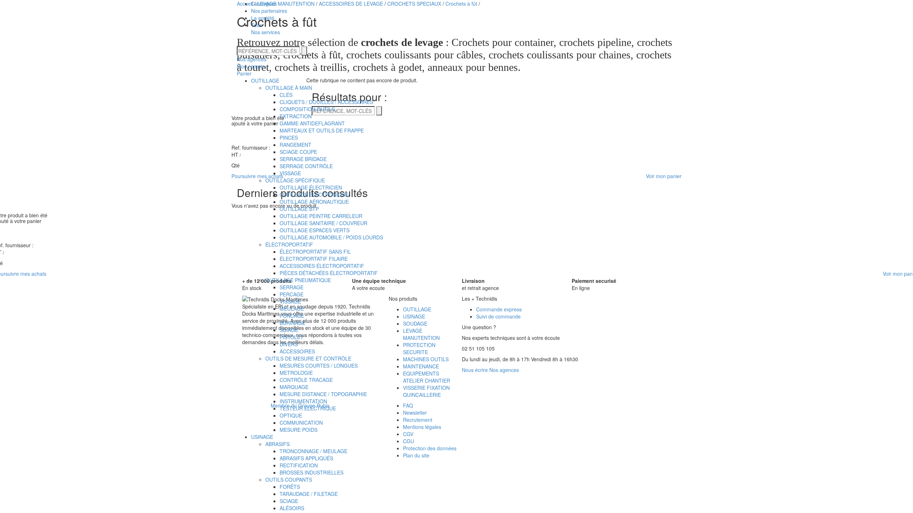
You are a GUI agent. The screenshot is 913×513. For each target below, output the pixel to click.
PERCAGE (292, 294)
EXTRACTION (296, 116)
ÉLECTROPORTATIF (289, 244)
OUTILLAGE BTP (299, 208)
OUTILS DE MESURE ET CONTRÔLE (308, 358)
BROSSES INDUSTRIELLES (311, 472)
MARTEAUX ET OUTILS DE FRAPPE (322, 130)
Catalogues (264, 3)
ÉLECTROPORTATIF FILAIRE (314, 258)
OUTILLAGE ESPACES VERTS (315, 230)
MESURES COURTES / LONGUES (319, 365)
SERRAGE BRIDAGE (303, 158)
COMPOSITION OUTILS (307, 109)
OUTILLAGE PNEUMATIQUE (298, 280)
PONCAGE (292, 315)
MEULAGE (292, 308)
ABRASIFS (277, 443)
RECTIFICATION (299, 465)
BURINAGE (292, 322)
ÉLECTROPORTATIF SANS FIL (315, 251)
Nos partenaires (269, 10)
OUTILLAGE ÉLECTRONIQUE (314, 194)
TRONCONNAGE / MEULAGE (313, 451)
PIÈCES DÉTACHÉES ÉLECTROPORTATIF (329, 272)
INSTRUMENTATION (303, 401)
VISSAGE (290, 173)
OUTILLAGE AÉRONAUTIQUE (314, 201)
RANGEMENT (295, 144)
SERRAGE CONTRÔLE (306, 166)
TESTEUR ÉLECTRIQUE (308, 408)
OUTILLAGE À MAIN (288, 87)
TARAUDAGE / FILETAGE (309, 493)
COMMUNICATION (301, 422)
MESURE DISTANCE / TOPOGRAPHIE (323, 394)
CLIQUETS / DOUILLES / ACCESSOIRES (326, 101)
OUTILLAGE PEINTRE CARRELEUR (321, 215)
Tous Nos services (265, 28)
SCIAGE (289, 329)
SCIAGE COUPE (298, 151)
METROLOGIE (296, 372)
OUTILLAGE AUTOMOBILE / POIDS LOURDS (331, 237)
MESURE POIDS (298, 429)
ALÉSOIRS (292, 508)
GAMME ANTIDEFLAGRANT (312, 123)
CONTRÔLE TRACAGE (306, 379)
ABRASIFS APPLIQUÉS (306, 458)
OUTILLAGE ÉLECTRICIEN (311, 187)
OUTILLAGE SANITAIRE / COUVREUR (323, 223)
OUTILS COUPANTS (288, 479)
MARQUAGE (294, 386)
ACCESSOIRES (297, 351)
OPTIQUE (291, 415)
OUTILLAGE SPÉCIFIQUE (295, 180)
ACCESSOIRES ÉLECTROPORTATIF (322, 265)
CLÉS (286, 94)
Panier (244, 73)
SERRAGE (292, 287)
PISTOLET (292, 337)
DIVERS (289, 344)
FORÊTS (290, 486)
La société (262, 17)
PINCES (289, 137)
